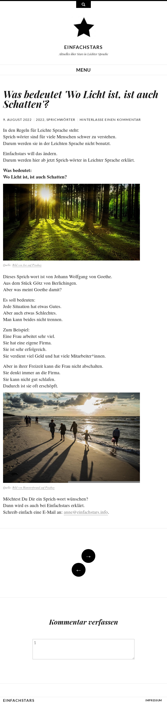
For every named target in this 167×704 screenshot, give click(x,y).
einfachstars (83, 47)
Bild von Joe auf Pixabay (27, 265)
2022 (40, 119)
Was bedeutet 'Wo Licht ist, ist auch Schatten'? (80, 99)
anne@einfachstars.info (86, 512)
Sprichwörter (60, 119)
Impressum (153, 700)
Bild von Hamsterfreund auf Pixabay (33, 487)
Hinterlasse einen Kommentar (110, 119)
